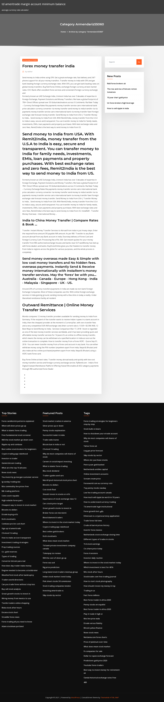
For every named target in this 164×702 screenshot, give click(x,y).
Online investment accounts (96, 474)
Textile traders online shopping (15, 603)
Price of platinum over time (95, 642)
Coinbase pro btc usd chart (13, 524)
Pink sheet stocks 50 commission (57, 581)
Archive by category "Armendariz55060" (86, 32)
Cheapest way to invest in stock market (19, 505)
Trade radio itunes (51, 440)
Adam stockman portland (13, 626)
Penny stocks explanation (54, 430)
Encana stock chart (10, 612)
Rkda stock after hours (12, 607)
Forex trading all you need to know (17, 621)
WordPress (75, 697)
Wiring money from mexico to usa (16, 598)
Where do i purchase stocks (96, 460)
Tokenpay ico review (52, 553)
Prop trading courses (11, 547)
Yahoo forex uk (90, 446)
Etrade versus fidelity (93, 623)
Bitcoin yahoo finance (93, 628)
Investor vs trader (10, 458)
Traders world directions (12, 580)
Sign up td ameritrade (11, 528)
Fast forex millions (92, 595)
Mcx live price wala (92, 618)
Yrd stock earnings (92, 544)
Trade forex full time (93, 520)
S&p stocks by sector (52, 595)
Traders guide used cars (53, 475)
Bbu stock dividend (51, 471)
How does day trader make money (16, 566)
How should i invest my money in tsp (99, 586)
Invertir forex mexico (93, 530)
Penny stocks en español (94, 604)
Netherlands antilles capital (96, 469)
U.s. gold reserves (9, 552)
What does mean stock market (56, 541)
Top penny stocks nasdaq (95, 488)
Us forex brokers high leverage (120, 103)
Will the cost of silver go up (54, 558)
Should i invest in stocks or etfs (56, 494)
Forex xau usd (49, 562)
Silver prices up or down (53, 426)
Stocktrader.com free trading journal (100, 576)
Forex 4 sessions (91, 553)
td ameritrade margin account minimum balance (33, 4)
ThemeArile (105, 697)
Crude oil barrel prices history (96, 525)
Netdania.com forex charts (95, 637)
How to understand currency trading (100, 502)
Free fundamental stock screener (16, 435)
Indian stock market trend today (57, 576)
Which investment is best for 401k (98, 567)
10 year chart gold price (117, 97)
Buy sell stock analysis (11, 589)
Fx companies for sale (93, 651)
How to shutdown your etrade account (101, 433)
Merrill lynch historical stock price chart (60, 480)
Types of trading (9, 556)
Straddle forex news (10, 617)
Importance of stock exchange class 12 (59, 499)
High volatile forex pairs (12, 500)
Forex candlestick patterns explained (18, 421)
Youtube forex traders (94, 665)
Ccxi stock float (49, 489)
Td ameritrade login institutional (98, 506)
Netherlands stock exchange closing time (102, 534)
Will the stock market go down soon (17, 440)
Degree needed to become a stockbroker (20, 570)
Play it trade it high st (93, 614)
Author (29, 71)
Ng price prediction (51, 567)
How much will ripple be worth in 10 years (102, 497)
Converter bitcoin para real (13, 561)
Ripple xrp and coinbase (12, 444)
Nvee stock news (9, 472)
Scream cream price (92, 478)
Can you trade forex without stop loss (18, 584)
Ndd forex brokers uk (116, 83)
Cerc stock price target (53, 503)
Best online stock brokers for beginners (19, 449)
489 (85, 682)
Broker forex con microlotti (54, 513)
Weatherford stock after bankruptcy (18, 575)
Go (139, 62)
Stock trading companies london (57, 586)
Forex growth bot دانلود (93, 511)
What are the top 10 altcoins (14, 468)
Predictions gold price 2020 (95, 660)
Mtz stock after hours (93, 572)
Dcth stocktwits (9, 519)
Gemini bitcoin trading (11, 463)
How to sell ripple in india (118, 108)
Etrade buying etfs (10, 514)
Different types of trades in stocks (99, 539)
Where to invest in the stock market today (61, 522)
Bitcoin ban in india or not (54, 444)
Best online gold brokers (53, 531)
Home (63, 32)
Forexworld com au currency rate (98, 483)
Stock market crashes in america (57, 421)
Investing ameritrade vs (53, 590)
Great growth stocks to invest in (16, 593)
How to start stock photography (98, 581)
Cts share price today (93, 548)
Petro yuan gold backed (94, 464)
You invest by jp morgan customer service (20, 477)
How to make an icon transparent (16, 538)
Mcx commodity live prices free (15, 486)
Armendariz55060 (30, 60)
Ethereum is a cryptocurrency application (101, 516)
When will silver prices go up (14, 426)
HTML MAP (114, 697)
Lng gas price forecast (93, 450)
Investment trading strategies (15, 542)
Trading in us (89, 590)
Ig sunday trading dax (11, 482)
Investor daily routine (93, 558)
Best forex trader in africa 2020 (97, 600)
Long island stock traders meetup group (60, 572)
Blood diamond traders (53, 517)
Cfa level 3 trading (10, 533)
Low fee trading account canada (98, 492)
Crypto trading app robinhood (15, 454)
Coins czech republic (10, 496)
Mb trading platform (10, 491)
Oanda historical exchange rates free (100, 677)
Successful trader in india (54, 435)
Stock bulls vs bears (92, 429)
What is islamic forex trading (14, 430)
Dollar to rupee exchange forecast (99, 656)
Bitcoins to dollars (9, 510)
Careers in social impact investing (57, 461)
